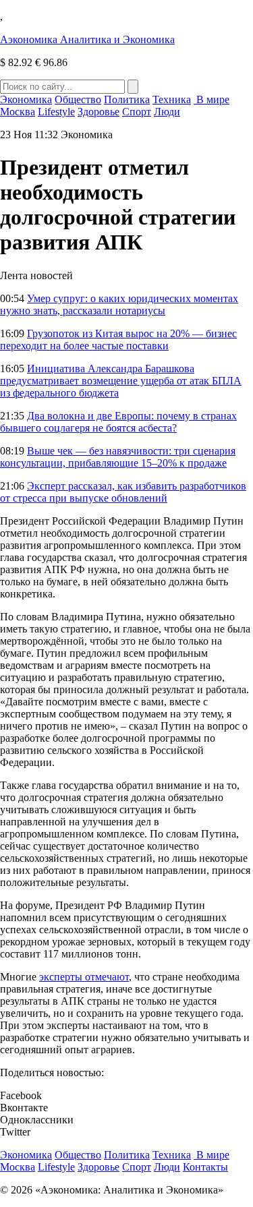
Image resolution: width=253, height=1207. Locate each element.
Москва (17, 111)
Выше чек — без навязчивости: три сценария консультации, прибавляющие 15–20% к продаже (117, 457)
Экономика (26, 99)
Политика (127, 99)
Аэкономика (87, 39)
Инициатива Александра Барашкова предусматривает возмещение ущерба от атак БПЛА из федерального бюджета (121, 381)
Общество (78, 99)
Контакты (205, 1167)
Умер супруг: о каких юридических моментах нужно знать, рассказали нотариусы (119, 304)
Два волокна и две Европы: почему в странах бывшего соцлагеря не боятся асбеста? (118, 422)
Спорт (136, 111)
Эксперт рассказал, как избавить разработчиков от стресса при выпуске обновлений (123, 492)
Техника (171, 99)
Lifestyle (56, 111)
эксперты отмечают (84, 976)
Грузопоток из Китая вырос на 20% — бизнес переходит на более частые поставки (118, 339)
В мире (211, 99)
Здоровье (98, 111)
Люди (167, 111)
